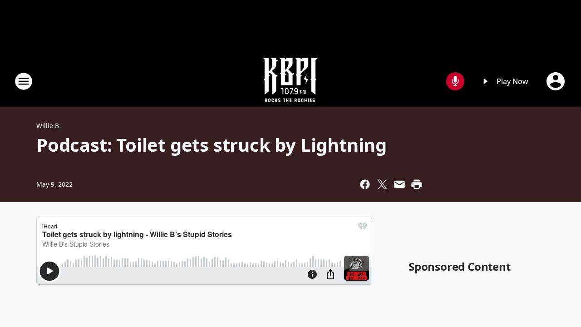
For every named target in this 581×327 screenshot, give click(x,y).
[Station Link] (290, 81)
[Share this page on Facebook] (365, 184)
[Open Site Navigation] (24, 81)
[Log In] (556, 81)
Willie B (47, 125)
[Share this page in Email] (399, 184)
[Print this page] (416, 184)
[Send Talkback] (455, 81)
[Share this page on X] (382, 184)
